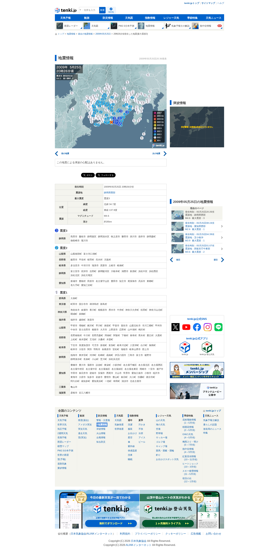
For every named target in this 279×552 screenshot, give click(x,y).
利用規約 (125, 533)
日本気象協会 (78, 533)
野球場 (159, 433)
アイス (142, 437)
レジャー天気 (171, 17)
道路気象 (62, 463)
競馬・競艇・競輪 (165, 450)
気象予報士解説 (211, 420)
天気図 (129, 17)
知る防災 (100, 442)
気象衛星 (119, 424)
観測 (86, 17)
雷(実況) (82, 437)
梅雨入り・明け (190, 443)
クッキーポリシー (175, 533)
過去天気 (82, 433)
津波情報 (100, 429)
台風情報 (100, 437)
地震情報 (102, 424)
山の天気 (160, 420)
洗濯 (130, 424)
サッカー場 (161, 437)
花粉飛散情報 (189, 421)
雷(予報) (61, 459)
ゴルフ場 (160, 442)
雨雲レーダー (64, 442)
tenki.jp (66, 11)
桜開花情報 (188, 428)
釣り (158, 455)
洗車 (130, 455)
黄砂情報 (62, 468)
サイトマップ (208, 3)
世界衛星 (119, 429)
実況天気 (82, 429)
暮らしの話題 (210, 424)
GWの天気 (188, 436)
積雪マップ (63, 446)
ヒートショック (190, 465)
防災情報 (108, 17)
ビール (142, 442)
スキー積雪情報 (190, 472)
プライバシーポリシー (148, 533)
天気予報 (65, 17)
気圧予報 (62, 429)
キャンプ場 (161, 446)
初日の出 (189, 480)
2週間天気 (62, 433)
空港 (158, 429)
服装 (130, 429)
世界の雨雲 (63, 455)
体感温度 (132, 450)
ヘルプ (220, 3)
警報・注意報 (103, 420)
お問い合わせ (213, 533)
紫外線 (131, 446)
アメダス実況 (85, 424)
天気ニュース (213, 17)
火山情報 (100, 433)
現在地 (111, 12)
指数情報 (150, 17)
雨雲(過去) (83, 420)
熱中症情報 (188, 450)
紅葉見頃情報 (189, 458)
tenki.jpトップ (191, 3)
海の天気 (160, 424)
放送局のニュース (212, 429)
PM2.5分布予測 (65, 450)
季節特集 (192, 17)
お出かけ (132, 433)
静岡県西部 (109, 192)
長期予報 (62, 437)
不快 (141, 429)
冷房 (141, 433)
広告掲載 (196, 533)
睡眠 (130, 459)
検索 (102, 10)
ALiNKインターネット (100, 533)
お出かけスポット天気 (167, 459)
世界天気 (62, 424)
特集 (205, 432)
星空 (130, 437)
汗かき (142, 424)
